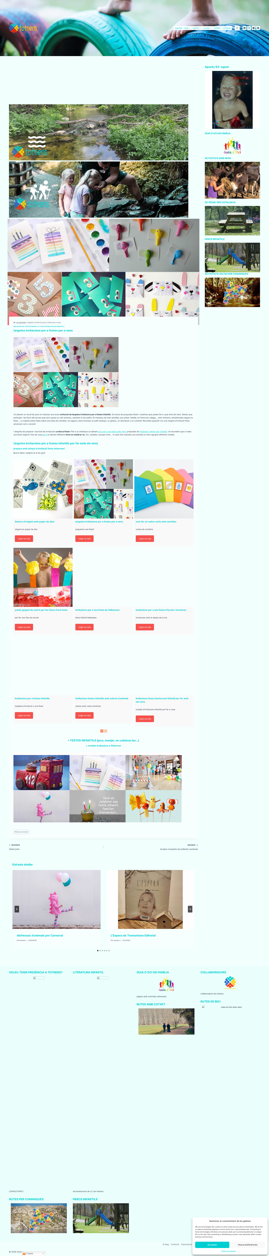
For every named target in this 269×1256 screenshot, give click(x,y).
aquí (44, 434)
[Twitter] (249, 28)
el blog (166, 1244)
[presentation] (56, 899)
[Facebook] (244, 28)
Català (29, 1253)
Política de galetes (228, 1251)
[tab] (97, 950)
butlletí (217, 28)
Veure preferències (248, 1244)
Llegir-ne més (24, 538)
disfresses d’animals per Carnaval (40, 935)
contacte (227, 28)
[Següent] (190, 909)
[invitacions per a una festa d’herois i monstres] (163, 577)
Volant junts (14, 847)
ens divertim (18, 326)
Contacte (175, 1244)
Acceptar (212, 1244)
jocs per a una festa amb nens (112, 431)
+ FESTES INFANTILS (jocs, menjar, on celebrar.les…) (103, 740)
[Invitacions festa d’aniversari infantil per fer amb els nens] (163, 665)
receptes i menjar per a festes (153, 431)
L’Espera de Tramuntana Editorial (133, 935)
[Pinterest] (258, 28)
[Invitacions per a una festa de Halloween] (103, 577)
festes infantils (32, 326)
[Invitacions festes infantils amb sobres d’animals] (103, 665)
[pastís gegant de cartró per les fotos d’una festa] (43, 577)
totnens (23, 940)
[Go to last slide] (17, 909)
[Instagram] (254, 28)
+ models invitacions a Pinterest (103, 745)
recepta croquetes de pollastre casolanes (179, 847)
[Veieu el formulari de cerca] (237, 28)
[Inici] (14, 322)
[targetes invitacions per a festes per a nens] (103, 488)
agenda (178, 28)
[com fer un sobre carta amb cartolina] (163, 488)
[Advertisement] (103, 83)
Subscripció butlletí (190, 1244)
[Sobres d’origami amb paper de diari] (43, 488)
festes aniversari (21, 832)
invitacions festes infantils (52, 326)
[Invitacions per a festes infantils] (43, 665)
